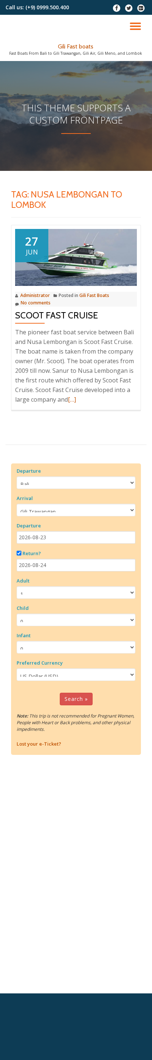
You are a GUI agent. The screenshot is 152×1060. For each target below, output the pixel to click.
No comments (36, 303)
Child (23, 608)
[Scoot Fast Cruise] (76, 256)
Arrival (25, 498)
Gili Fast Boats (94, 295)
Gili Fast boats (75, 46)
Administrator (35, 295)
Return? (32, 553)
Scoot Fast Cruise (56, 315)
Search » (76, 698)
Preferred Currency (40, 662)
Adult (23, 580)
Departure (29, 470)
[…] (72, 399)
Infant (24, 635)
